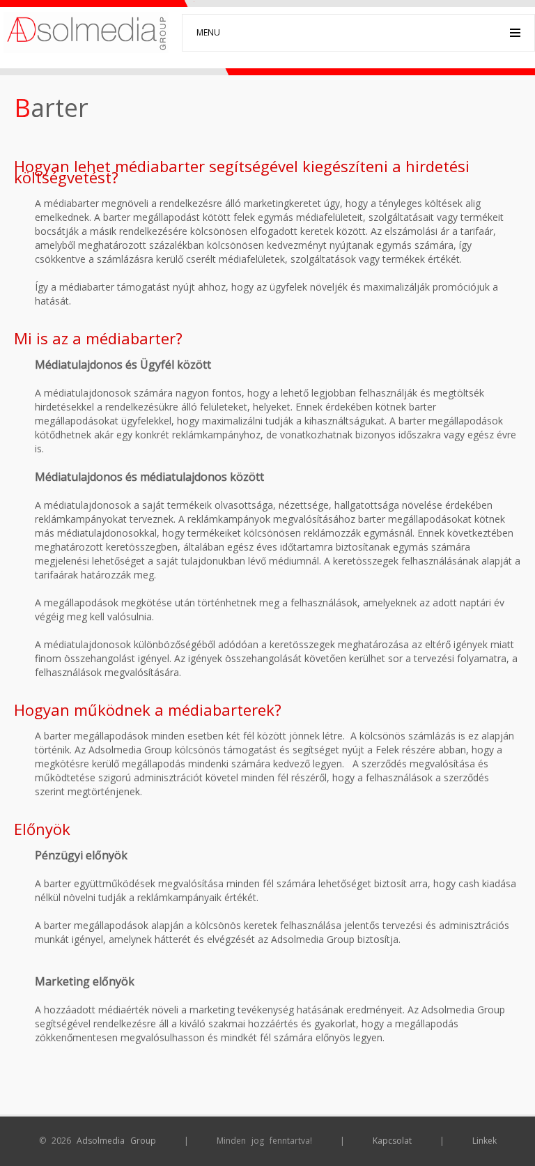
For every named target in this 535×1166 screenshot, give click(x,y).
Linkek (484, 1140)
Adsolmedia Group (116, 1140)
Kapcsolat (392, 1140)
